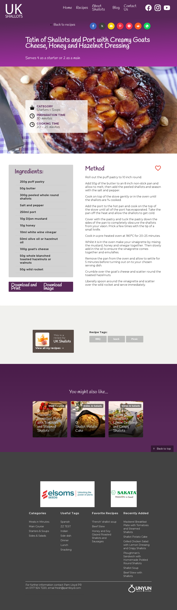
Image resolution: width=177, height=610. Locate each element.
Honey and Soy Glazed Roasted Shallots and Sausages (101, 536)
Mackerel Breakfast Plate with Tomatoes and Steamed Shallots (135, 527)
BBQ (97, 339)
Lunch (64, 545)
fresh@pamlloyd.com (68, 587)
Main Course (56, 405)
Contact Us (130, 7)
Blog (116, 7)
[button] (93, 26)
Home (67, 7)
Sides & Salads (92, 405)
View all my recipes (47, 348)
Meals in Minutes (39, 521)
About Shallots (98, 7)
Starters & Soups (39, 531)
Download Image (53, 286)
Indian (64, 531)
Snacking (66, 549)
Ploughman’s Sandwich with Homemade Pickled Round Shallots (135, 558)
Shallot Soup (130, 568)
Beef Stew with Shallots (132, 574)
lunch (116, 339)
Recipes (82, 7)
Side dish (65, 535)
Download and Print (24, 286)
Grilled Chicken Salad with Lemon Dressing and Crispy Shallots (136, 545)
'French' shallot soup (104, 521)
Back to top (164, 448)
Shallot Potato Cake (135, 536)
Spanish (65, 521)
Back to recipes (64, 25)
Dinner (64, 540)
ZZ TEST (65, 526)
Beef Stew (98, 526)
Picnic (134, 339)
